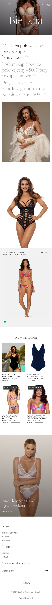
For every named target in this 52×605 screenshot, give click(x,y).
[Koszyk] (48, 4)
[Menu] (3, 4)
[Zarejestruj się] (47, 571)
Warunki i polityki (26, 598)
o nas (5, 557)
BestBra (21, 592)
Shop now (7, 511)
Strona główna (10, 533)
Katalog (6, 537)
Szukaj (5, 553)
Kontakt (6, 540)
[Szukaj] (9, 4)
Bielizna (26, 22)
